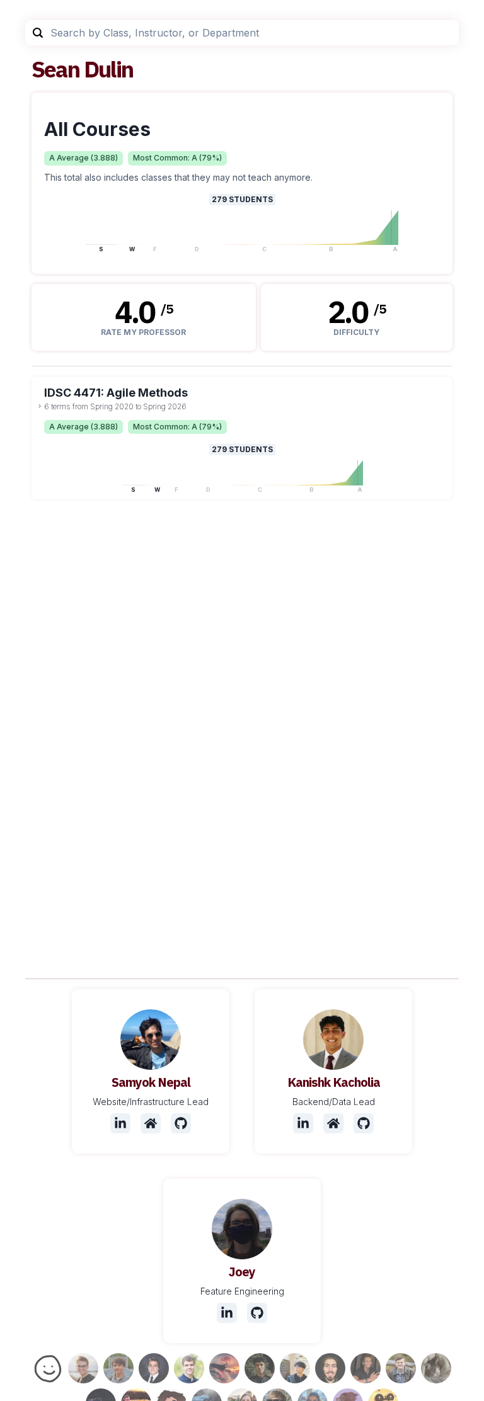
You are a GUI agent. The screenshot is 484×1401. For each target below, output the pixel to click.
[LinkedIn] (120, 1123)
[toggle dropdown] (39, 406)
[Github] (181, 1123)
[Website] (151, 1123)
